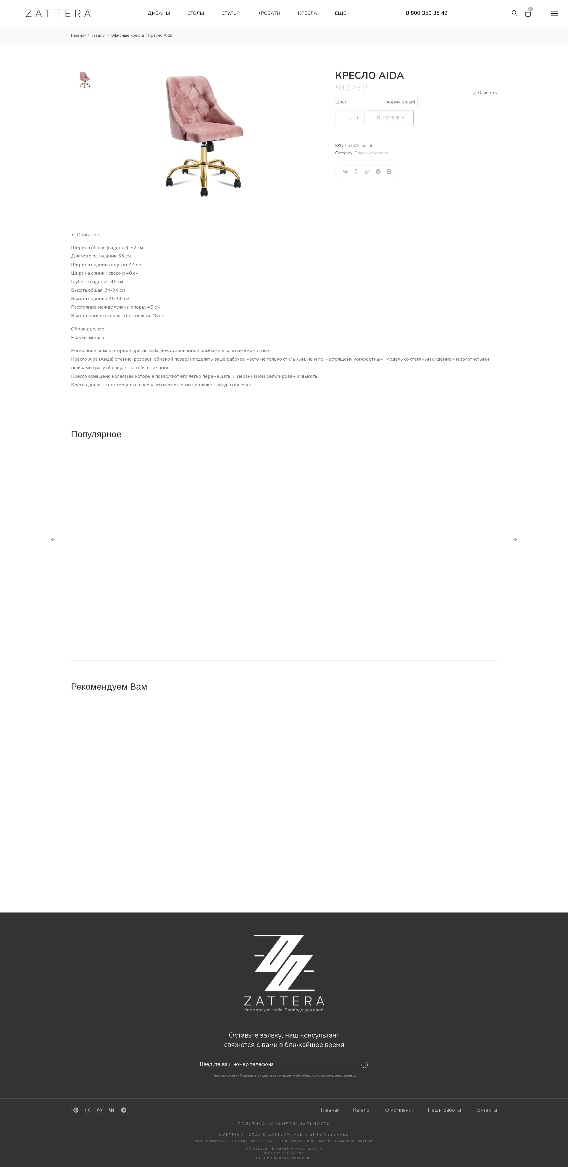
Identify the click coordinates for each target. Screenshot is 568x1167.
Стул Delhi (301, 879)
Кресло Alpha (306, 627)
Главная (78, 35)
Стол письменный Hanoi (107, 779)
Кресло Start (92, 879)
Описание (88, 234)
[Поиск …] (514, 13)
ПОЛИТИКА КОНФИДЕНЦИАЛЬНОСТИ (284, 1123)
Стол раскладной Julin (211, 872)
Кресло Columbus (417, 779)
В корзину (390, 118)
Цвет (341, 102)
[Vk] (111, 1110)
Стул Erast (408, 627)
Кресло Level (197, 527)
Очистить (484, 92)
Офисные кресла (127, 35)
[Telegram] (123, 1110)
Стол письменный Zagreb (322, 779)
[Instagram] (87, 1110)
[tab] (287, 235)
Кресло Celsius (200, 627)
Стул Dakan (409, 879)
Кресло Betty (92, 627)
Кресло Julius (305, 527)
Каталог (98, 35)
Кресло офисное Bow (103, 520)
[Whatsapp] (99, 1110)
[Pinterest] (75, 1110)
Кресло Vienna (412, 527)
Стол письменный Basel (213, 779)
